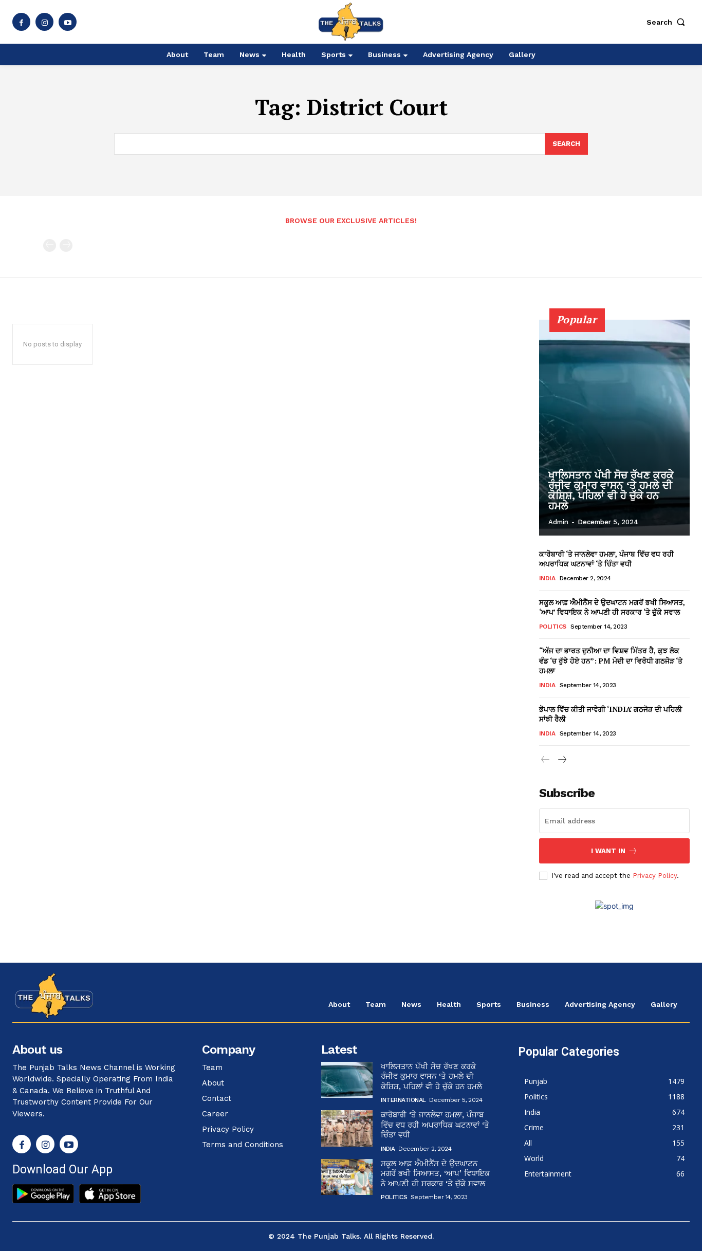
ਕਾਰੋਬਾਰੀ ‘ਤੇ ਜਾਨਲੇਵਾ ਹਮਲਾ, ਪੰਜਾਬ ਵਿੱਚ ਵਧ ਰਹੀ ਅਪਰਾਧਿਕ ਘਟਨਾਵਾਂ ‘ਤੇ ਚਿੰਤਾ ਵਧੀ (606, 559)
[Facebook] (21, 22)
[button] (668, 22)
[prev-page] (49, 245)
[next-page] (562, 759)
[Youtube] (68, 22)
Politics (552, 626)
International (403, 1099)
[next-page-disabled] (66, 245)
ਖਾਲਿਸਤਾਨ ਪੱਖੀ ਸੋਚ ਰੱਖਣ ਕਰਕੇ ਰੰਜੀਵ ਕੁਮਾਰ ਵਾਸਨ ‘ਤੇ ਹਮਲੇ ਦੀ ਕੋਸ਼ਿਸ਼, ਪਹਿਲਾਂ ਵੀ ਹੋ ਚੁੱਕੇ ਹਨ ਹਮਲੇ (611, 490)
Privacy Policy (655, 875)
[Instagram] (44, 22)
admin (558, 522)
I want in (608, 851)
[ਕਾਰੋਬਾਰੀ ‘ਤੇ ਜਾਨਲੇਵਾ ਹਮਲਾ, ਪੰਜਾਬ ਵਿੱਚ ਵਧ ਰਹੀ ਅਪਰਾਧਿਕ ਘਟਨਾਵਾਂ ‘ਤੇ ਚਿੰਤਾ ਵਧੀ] (347, 1128)
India (547, 578)
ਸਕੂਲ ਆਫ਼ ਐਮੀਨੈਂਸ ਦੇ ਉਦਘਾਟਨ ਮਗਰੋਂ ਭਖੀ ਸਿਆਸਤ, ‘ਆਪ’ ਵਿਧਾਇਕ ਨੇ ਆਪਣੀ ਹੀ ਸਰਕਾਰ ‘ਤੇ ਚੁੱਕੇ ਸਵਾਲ (612, 607)
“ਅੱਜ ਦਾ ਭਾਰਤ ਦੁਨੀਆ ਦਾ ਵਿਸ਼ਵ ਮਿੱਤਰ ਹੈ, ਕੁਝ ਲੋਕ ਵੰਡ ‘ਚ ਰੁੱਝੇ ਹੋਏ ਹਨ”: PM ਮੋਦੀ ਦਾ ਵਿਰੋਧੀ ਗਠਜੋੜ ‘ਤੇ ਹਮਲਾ (610, 660)
